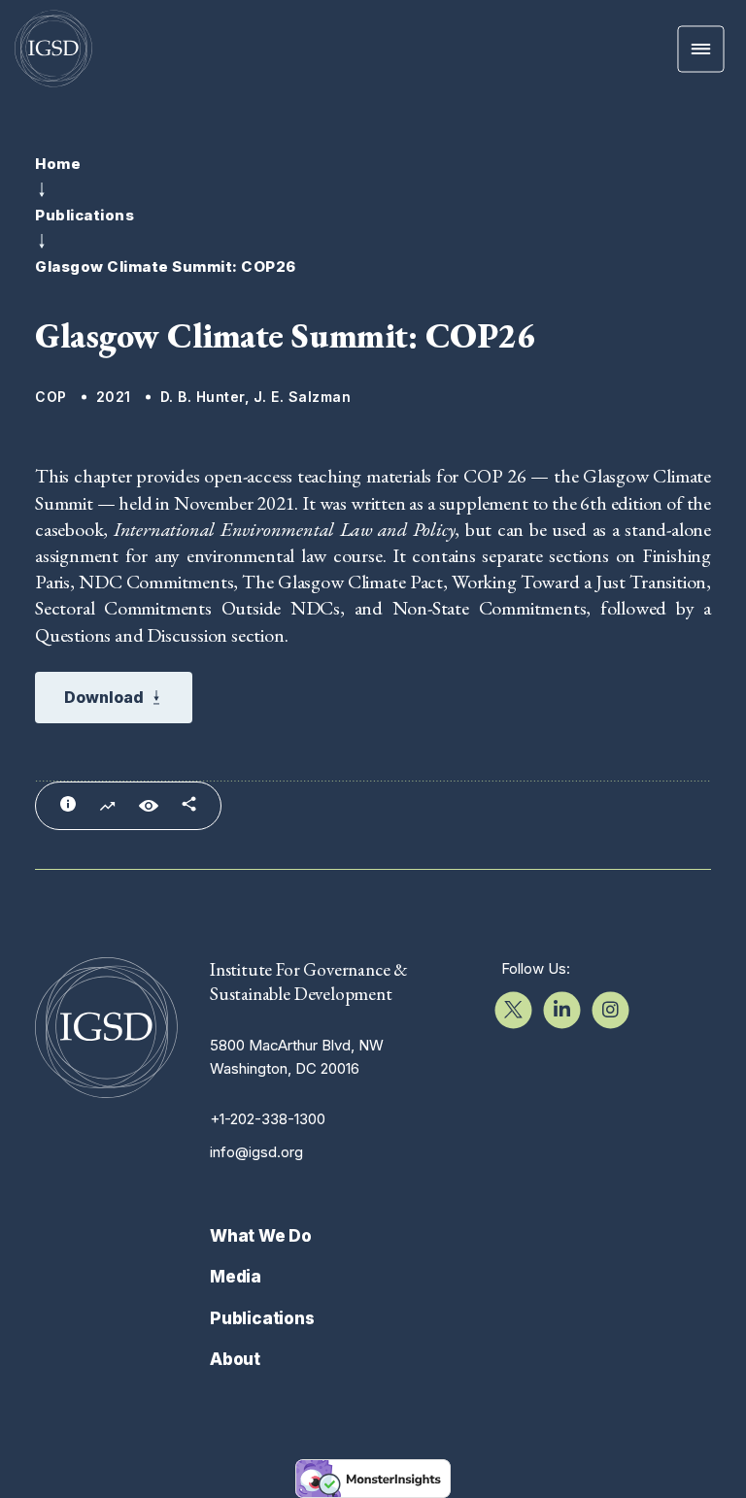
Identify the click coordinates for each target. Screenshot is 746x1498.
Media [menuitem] (235, 1276)
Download (104, 697)
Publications (84, 215)
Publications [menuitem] (262, 1318)
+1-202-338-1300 (267, 1119)
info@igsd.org (256, 1152)
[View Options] (148, 806)
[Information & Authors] (68, 804)
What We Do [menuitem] (261, 1236)
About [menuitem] (235, 1359)
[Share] (189, 804)
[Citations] (107, 807)
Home (58, 164)
